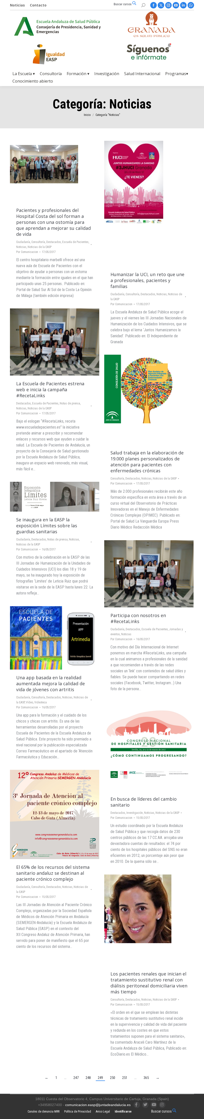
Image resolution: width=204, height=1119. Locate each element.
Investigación (134, 813)
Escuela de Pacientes (75, 242)
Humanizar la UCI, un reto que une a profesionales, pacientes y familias (147, 280)
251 (124, 1077)
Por (27, 252)
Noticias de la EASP (39, 247)
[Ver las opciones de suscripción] (148, 52)
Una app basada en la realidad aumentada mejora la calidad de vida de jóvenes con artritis (50, 683)
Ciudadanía (23, 242)
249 (100, 1077)
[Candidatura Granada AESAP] (152, 36)
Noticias (21, 247)
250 (112, 1077)
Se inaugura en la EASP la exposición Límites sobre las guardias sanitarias (46, 526)
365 (146, 1077)
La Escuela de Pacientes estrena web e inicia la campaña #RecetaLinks (50, 389)
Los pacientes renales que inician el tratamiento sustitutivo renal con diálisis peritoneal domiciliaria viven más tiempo (148, 983)
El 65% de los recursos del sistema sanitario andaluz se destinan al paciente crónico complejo (53, 873)
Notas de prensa (70, 403)
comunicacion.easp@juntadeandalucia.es (98, 1105)
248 (88, 1077)
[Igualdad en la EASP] (57, 54)
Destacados (53, 242)
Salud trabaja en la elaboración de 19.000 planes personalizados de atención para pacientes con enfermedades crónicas (147, 462)
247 (76, 1077)
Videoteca (40, 702)
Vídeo (29, 702)
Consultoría (38, 242)
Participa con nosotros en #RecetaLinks (138, 618)
